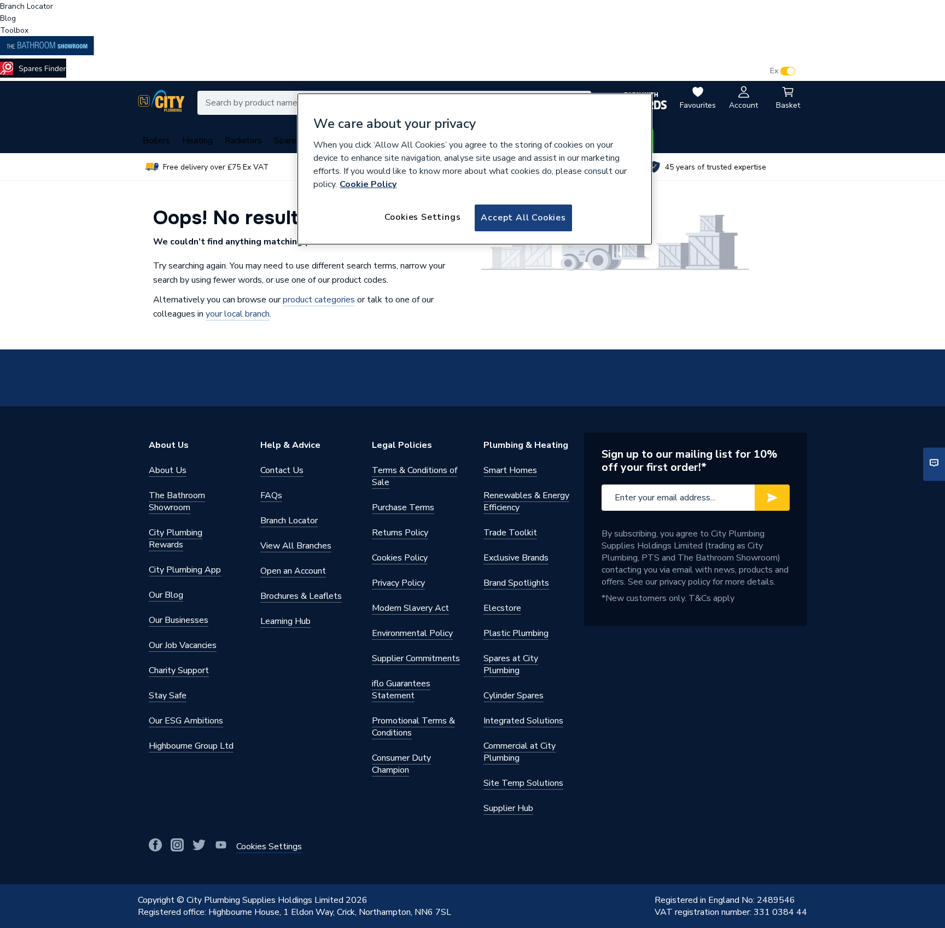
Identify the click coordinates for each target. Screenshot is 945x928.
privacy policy (685, 582)
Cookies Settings (422, 217)
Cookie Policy (368, 184)
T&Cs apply (711, 598)
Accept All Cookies (523, 218)
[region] (474, 169)
